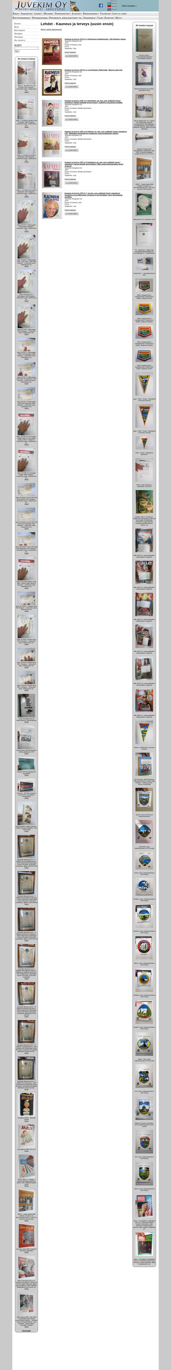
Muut (118, 17)
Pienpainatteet (62, 13)
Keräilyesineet (90, 13)
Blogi (16, 27)
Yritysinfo (18, 37)
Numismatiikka (40, 17)
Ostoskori (18, 33)
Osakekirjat (89, 17)
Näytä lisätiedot (70, 52)
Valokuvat (105, 13)
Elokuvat (109, 17)
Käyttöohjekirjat (21, 17)
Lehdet (38, 13)
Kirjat (16, 13)
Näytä (26, 92)
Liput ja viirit (119, 13)
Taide (100, 17)
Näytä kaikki (26, 1331)
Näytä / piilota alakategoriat (51, 29)
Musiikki (48, 13)
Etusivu (17, 23)
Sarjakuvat (26, 13)
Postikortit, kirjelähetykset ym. (65, 17)
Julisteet (76, 13)
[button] (72, 55)
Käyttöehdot (19, 30)
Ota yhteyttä (19, 40)
